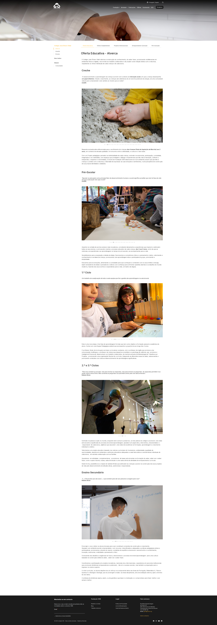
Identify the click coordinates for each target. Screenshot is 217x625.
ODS (152, 7)
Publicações (132, 7)
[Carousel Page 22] (138, 144)
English (157, 2)
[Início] (57, 5)
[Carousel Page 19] (133, 144)
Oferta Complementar (103, 45)
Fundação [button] (116, 7)
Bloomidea (84, 620)
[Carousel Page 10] (124, 242)
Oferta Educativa (88, 45)
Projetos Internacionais (121, 45)
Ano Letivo (57, 58)
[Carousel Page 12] (122, 144)
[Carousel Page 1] (104, 144)
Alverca (58, 48)
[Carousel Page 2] (106, 144)
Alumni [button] (56, 63)
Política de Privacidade (121, 603)
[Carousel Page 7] (114, 144)
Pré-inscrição (156, 45)
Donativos (159, 7)
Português (151, 2)
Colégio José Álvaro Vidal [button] (62, 45)
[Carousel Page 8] (115, 144)
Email (55, 609)
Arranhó (58, 51)
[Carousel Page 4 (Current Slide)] (109, 144)
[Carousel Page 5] (116, 242)
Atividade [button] (123, 7)
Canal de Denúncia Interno (122, 608)
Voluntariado (146, 7)
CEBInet (139, 7)
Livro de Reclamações (121, 606)
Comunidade (59, 65)
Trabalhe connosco (96, 608)
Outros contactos (144, 615)
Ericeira (58, 54)
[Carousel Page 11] (120, 144)
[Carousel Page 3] (107, 144)
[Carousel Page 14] (125, 144)
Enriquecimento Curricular (139, 45)
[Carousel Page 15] (132, 242)
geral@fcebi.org (148, 611)
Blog (92, 606)
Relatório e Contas (95, 603)
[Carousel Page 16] (128, 144)
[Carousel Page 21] (136, 144)
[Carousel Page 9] (117, 144)
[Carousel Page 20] (135, 144)
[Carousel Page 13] (129, 242)
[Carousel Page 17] (130, 144)
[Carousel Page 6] (112, 144)
